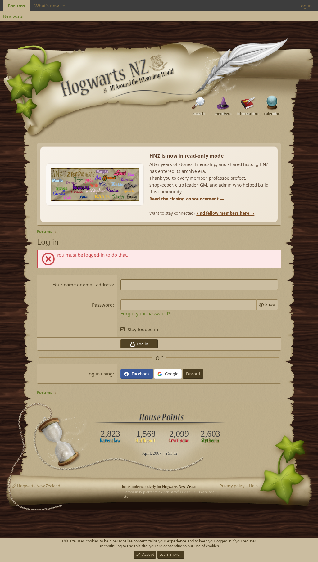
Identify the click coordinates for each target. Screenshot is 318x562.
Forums (16, 5)
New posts (13, 16)
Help (253, 485)
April (146, 453)
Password (102, 305)
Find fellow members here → (225, 213)
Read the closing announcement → (186, 199)
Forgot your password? (145, 313)
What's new (46, 5)
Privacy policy (232, 485)
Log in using (99, 374)
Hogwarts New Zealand (38, 485)
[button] (64, 5)
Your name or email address (83, 284)
